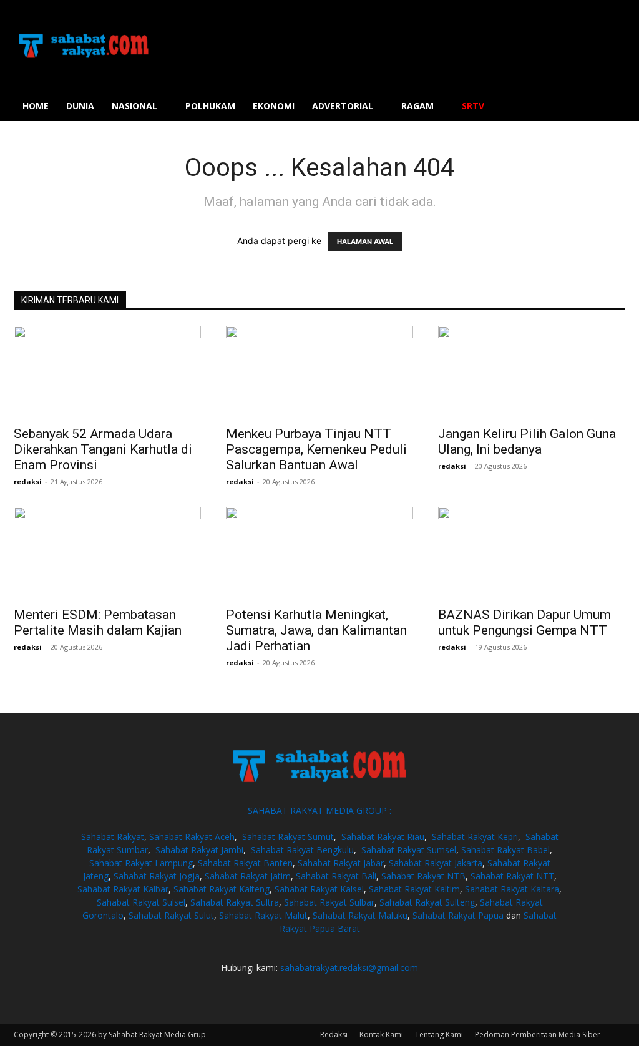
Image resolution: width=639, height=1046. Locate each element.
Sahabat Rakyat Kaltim (414, 889)
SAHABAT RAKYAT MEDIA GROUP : (319, 810)
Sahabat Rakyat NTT (512, 876)
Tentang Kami (439, 1034)
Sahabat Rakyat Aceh (192, 837)
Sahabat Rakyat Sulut (171, 915)
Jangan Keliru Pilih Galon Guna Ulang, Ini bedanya (527, 441)
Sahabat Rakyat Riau (382, 837)
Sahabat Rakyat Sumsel (408, 850)
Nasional (134, 106)
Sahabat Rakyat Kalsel (319, 889)
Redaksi (334, 1034)
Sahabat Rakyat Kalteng (221, 889)
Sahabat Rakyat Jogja (157, 876)
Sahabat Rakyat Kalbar (122, 889)
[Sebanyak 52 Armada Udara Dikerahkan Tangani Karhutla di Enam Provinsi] (107, 372)
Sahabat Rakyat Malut (263, 915)
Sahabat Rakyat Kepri (475, 837)
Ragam (417, 106)
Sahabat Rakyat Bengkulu (302, 850)
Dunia (80, 106)
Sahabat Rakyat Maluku (360, 915)
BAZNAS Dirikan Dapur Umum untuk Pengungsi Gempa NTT (524, 622)
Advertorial (342, 106)
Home (35, 106)
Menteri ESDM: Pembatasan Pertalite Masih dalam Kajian (98, 622)
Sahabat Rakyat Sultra (234, 902)
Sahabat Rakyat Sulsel (141, 902)
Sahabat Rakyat (112, 837)
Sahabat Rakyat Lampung (141, 863)
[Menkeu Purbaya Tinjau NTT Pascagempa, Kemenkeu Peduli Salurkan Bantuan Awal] (319, 372)
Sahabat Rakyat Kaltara (512, 889)
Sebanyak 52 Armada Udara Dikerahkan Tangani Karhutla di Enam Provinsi (103, 449)
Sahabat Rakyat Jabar (341, 863)
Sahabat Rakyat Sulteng (427, 902)
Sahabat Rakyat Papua (458, 915)
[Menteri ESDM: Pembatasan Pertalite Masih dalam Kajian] (107, 553)
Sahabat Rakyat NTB (423, 876)
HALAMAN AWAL (365, 241)
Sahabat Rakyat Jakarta (435, 863)
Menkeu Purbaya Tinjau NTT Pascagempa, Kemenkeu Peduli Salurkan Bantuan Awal (316, 449)
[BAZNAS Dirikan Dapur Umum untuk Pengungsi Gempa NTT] (531, 553)
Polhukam (210, 106)
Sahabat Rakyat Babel (505, 850)
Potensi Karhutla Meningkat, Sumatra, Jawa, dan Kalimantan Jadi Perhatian (316, 630)
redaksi (28, 481)
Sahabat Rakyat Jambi (199, 850)
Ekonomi (274, 106)
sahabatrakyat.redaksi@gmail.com (349, 968)
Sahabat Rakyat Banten (245, 863)
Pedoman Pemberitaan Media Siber (537, 1034)
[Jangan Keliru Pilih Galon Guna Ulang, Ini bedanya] (531, 372)
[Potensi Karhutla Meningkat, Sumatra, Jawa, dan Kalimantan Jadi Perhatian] (319, 553)
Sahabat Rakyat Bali (336, 876)
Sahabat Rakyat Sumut (288, 837)
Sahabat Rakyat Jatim (248, 876)
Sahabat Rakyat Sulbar (329, 902)
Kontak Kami (381, 1034)
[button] (610, 107)
